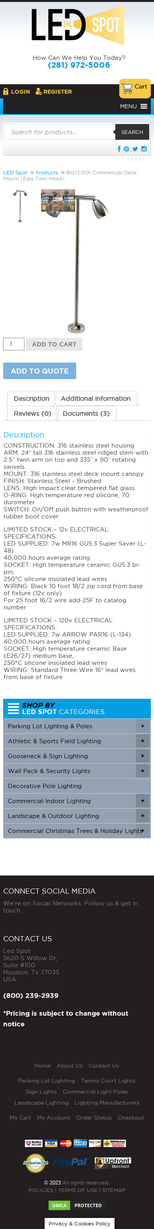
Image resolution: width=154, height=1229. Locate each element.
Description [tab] (31, 398)
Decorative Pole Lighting (45, 786)
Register (57, 92)
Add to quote (40, 371)
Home (42, 1065)
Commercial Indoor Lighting (76, 801)
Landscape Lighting (41, 1102)
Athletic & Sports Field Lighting (76, 741)
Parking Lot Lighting (46, 1080)
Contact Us (103, 1065)
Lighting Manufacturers (107, 1102)
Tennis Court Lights (108, 1080)
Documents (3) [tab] (86, 413)
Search (132, 132)
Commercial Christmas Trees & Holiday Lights (76, 830)
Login (20, 92)
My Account (53, 1117)
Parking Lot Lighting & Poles (76, 726)
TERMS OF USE (78, 1190)
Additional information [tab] (96, 398)
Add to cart (54, 344)
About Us (69, 1065)
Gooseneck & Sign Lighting (76, 756)
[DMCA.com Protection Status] (77, 1203)
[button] (128, 106)
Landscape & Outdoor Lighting (76, 816)
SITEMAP (114, 1190)
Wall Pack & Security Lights (76, 771)
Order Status (94, 1117)
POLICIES (40, 1190)
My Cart (20, 1117)
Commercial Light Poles (95, 1091)
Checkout (131, 1117)
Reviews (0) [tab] (32, 413)
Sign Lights (41, 1091)
